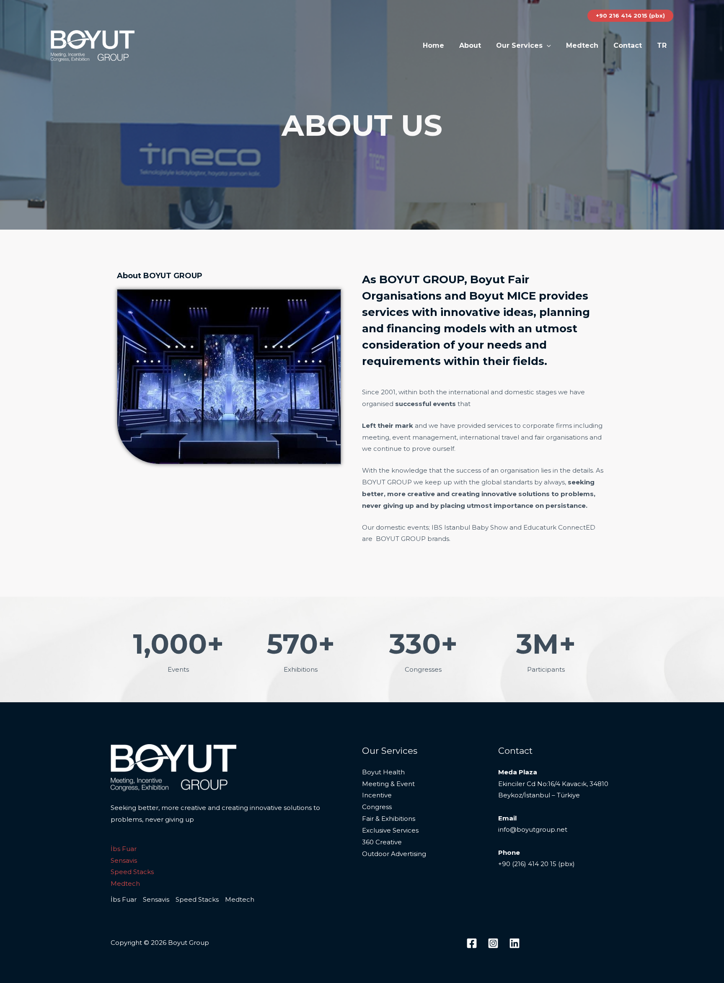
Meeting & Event (388, 784)
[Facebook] (471, 943)
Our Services (519, 45)
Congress (377, 807)
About (470, 45)
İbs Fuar (124, 849)
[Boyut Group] (92, 45)
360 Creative (382, 842)
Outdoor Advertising (394, 854)
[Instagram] (493, 943)
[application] (547, 45)
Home (433, 45)
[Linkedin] (514, 943)
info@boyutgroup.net (532, 829)
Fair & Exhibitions (388, 819)
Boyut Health (383, 772)
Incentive (377, 795)
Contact (627, 45)
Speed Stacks (132, 872)
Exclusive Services (390, 830)
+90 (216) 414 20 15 (527, 864)
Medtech (582, 45)
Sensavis (124, 860)
